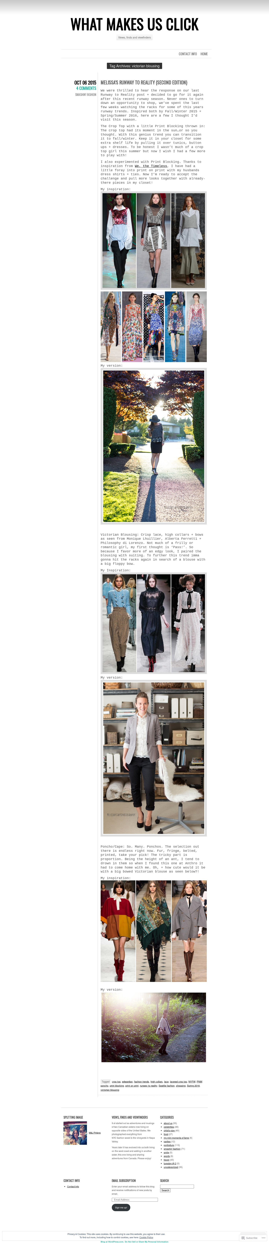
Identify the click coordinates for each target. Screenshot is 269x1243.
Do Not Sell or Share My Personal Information (146, 1241)
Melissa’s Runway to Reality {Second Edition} (144, 82)
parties (167, 1141)
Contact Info (188, 53)
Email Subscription (124, 1180)
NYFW (191, 1081)
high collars (157, 1081)
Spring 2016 (193, 1085)
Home (204, 53)
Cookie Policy (146, 1237)
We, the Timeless (151, 166)
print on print (132, 1085)
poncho (104, 1085)
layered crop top (178, 1081)
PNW (199, 1081)
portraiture (169, 1145)
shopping (181, 1085)
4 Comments (86, 88)
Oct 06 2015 (85, 82)
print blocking (117, 1085)
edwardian (127, 1081)
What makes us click (134, 23)
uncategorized (171, 1167)
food (166, 1134)
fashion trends (141, 1081)
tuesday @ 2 (170, 1163)
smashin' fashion (85, 94)
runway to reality (148, 1085)
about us (168, 1123)
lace (166, 1081)
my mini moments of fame (176, 1137)
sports (167, 1156)
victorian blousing (110, 1090)
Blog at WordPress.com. (112, 1241)
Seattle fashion (167, 1085)
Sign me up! (121, 1207)
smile (166, 1152)
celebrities (169, 1126)
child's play (169, 1130)
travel (166, 1159)
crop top (116, 1081)
